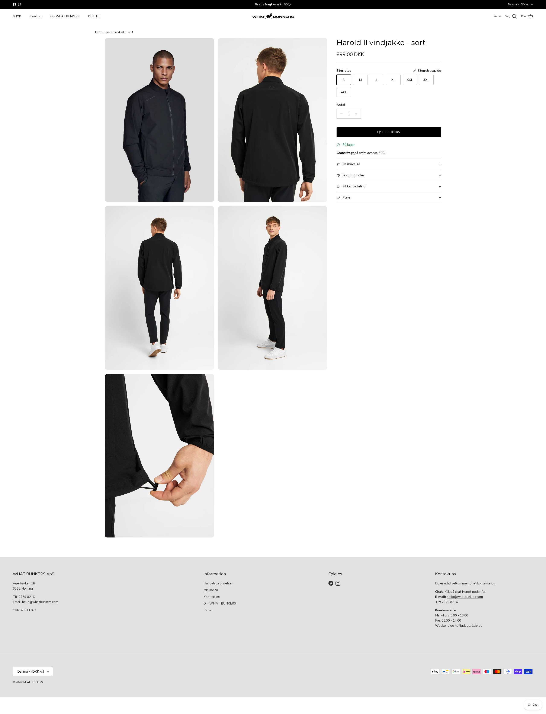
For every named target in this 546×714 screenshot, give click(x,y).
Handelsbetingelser (217, 583)
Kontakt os (211, 597)
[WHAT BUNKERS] (273, 16)
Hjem (97, 32)
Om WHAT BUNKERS (65, 16)
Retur (207, 610)
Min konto (210, 590)
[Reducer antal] (340, 113)
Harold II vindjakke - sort (118, 32)
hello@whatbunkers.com (465, 597)
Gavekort (35, 16)
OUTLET (94, 16)
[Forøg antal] (357, 113)
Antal (341, 105)
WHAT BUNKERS (32, 682)
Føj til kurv (389, 132)
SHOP (17, 16)
